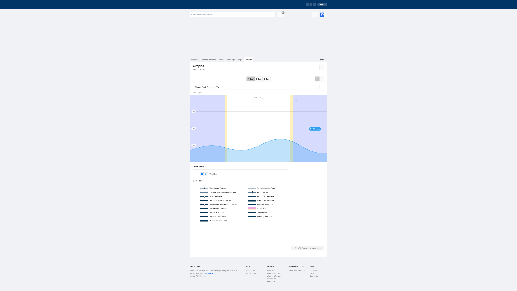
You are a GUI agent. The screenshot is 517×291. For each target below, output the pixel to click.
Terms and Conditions (296, 270)
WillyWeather (199, 69)
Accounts (271, 270)
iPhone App (250, 270)
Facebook (313, 270)
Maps (240, 59)
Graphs (249, 59)
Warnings (231, 59)
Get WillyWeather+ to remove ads (308, 248)
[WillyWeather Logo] (202, 4)
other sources (208, 273)
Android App (251, 273)
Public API (271, 281)
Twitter (312, 273)
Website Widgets (273, 273)
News (221, 59)
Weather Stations (209, 59)
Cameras (194, 59)
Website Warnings (274, 276)
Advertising (271, 278)
